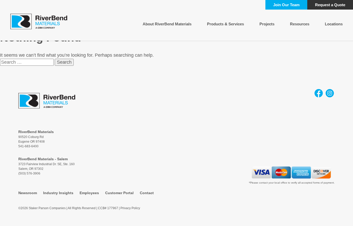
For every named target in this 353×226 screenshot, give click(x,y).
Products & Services (225, 24)
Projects (266, 24)
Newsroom (27, 193)
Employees (89, 193)
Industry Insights (58, 193)
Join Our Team (286, 5)
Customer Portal (119, 193)
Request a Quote (330, 5)
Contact (147, 193)
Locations (334, 24)
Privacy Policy (130, 208)
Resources (299, 24)
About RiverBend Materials (167, 24)
